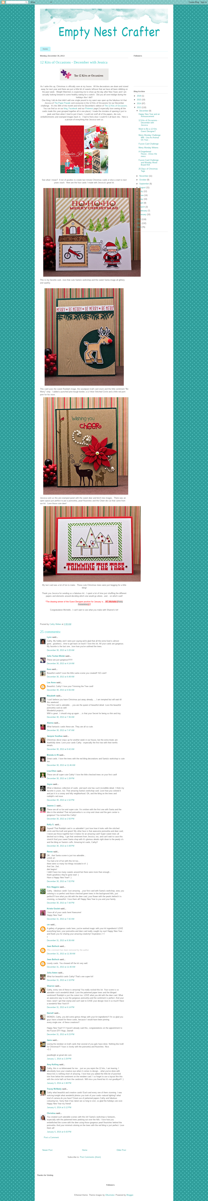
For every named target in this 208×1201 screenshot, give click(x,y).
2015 (139, 100)
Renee (50, 852)
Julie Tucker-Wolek (56, 656)
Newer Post (47, 1150)
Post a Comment (51, 1137)
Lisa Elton (51, 771)
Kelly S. (50, 824)
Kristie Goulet (53, 908)
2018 (139, 96)
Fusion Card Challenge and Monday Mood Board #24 (149, 162)
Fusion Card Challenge (149, 144)
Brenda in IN (53, 755)
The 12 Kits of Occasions (115, 106)
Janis (49, 1040)
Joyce (49, 784)
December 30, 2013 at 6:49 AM (60, 677)
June (141, 195)
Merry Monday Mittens (148, 147)
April (141, 203)
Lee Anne (51, 682)
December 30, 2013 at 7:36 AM (60, 717)
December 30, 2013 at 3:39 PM (60, 846)
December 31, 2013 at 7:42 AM (60, 919)
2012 (139, 219)
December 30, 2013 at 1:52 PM (60, 800)
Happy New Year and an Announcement (149, 115)
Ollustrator (109, 1195)
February (143, 211)
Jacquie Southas (55, 736)
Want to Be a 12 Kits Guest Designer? (148, 130)
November (144, 176)
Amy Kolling (53, 1064)
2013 (139, 107)
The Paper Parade (62, 103)
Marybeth (51, 696)
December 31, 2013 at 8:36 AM (60, 940)
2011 (139, 223)
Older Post (121, 1150)
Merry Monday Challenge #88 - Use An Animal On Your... (149, 137)
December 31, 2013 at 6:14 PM (60, 1007)
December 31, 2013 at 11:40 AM (61, 967)
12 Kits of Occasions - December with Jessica (148, 122)
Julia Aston (52, 973)
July (141, 191)
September (144, 184)
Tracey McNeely (54, 1089)
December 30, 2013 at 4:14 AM (60, 663)
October (143, 180)
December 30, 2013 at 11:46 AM (61, 765)
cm (48, 924)
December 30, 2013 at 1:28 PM (60, 778)
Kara (49, 669)
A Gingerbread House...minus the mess (148, 153)
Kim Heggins (53, 887)
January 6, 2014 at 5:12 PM (59, 1107)
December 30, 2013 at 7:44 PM (60, 903)
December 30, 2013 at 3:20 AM (60, 650)
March (142, 207)
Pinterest (89, 108)
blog (65, 108)
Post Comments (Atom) (90, 1157)
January (143, 214)
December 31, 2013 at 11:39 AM (61, 954)
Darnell (50, 1013)
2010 (139, 227)
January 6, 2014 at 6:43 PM (59, 1132)
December (144, 111)
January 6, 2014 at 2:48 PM (59, 1083)
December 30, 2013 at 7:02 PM (60, 881)
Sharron (51, 986)
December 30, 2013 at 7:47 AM (60, 730)
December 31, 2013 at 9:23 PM (60, 1034)
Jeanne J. (51, 806)
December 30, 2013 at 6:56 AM (60, 690)
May (141, 199)
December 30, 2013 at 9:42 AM (60, 749)
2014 (139, 103)
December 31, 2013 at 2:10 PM (60, 980)
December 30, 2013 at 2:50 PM (60, 819)
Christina (51, 1113)
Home (45, 49)
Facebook (73, 108)
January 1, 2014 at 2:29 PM (59, 1059)
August (142, 187)
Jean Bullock (53, 946)
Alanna (50, 723)
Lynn (49, 637)
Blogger (130, 1195)
